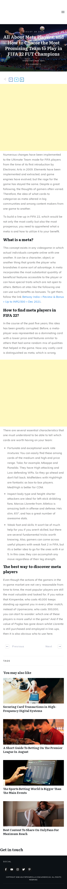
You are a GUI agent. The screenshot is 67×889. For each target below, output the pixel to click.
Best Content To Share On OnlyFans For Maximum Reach (33, 820)
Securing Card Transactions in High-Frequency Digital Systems (33, 697)
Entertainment (28, 61)
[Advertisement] (33, 117)
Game (37, 61)
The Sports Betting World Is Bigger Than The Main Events (33, 779)
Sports (42, 61)
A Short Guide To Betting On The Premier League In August (33, 738)
